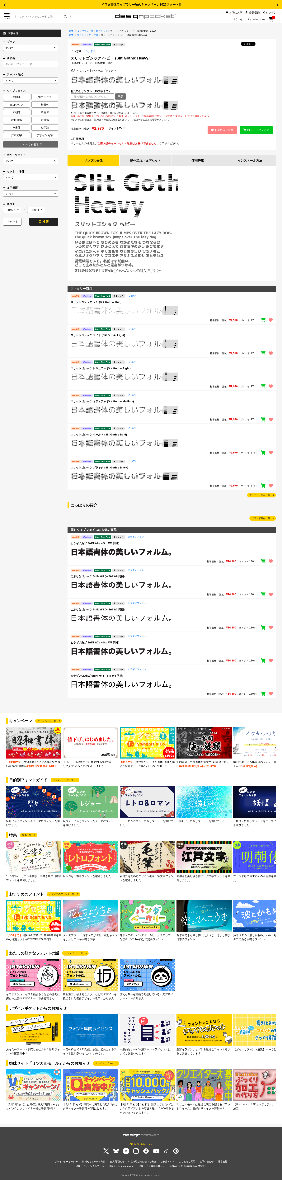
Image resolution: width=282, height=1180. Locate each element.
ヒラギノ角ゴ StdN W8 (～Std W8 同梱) (95, 543)
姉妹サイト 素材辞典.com (152, 1166)
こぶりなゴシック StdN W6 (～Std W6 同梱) (98, 576)
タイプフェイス (85, 31)
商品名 (11, 58)
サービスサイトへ (104, 1063)
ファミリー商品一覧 (259, 495)
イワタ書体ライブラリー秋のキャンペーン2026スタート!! (141, 4)
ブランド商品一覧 (261, 518)
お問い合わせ (207, 1161)
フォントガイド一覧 (63, 780)
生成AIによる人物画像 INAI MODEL (188, 1166)
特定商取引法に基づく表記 (142, 1161)
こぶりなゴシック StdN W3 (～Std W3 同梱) (98, 609)
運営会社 (222, 1161)
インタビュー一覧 (73, 953)
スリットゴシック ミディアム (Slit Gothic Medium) (102, 401)
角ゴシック (101, 31)
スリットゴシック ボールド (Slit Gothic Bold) (99, 434)
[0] (271, 20)
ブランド (12, 41)
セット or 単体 (16, 171)
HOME (71, 31)
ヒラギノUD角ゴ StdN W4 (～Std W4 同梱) (97, 675)
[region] (172, 105)
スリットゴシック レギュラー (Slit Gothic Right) (101, 368)
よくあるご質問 (187, 1161)
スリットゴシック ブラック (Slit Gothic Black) (99, 467)
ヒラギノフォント (137, 536)
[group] (33, 747)
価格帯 (11, 203)
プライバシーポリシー (66, 1161)
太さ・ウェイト (16, 154)
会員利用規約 (117, 1161)
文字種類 (12, 187)
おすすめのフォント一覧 (61, 894)
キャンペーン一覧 (47, 721)
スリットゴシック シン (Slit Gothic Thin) (96, 301)
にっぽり (93, 35)
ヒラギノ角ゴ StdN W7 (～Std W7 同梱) (95, 642)
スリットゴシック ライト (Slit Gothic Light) (98, 335)
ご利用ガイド (167, 1161)
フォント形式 (15, 74)
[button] (4, 5)
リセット (12, 221)
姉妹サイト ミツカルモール (90, 1166)
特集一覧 (26, 835)
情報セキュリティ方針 (93, 1161)
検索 (46, 221)
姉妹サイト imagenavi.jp (121, 1166)
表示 (120, 96)
